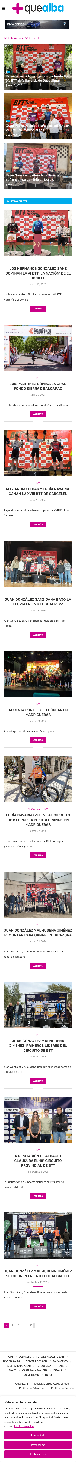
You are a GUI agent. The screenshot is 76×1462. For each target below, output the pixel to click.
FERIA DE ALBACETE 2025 (50, 1356)
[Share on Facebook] (35, 316)
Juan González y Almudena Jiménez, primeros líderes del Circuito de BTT (38, 1046)
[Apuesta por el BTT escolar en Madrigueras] (38, 674)
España (57, 1370)
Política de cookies (24, 1426)
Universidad (31, 1375)
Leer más (38, 309)
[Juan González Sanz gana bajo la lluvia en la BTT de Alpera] (38, 564)
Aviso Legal (21, 1383)
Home (10, 1356)
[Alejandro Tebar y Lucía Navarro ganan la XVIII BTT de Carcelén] (38, 453)
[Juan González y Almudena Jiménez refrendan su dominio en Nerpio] (38, 166)
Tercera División (36, 1361)
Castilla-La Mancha (35, 1370)
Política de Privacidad (32, 1388)
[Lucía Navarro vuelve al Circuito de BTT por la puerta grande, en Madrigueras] (38, 779)
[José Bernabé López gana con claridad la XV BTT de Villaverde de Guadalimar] (38, 67)
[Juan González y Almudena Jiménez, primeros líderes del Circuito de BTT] (38, 1005)
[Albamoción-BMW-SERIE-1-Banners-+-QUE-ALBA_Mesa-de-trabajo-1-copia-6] (37, 21)
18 (31, 1325)
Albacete (25, 1356)
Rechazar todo (38, 1454)
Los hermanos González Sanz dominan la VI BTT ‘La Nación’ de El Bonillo (38, 273)
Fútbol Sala (44, 1365)
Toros (48, 1375)
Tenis (60, 1365)
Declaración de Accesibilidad (51, 1383)
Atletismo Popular (19, 1365)
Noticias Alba (11, 1361)
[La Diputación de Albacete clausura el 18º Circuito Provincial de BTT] (38, 1120)
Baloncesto (60, 1361)
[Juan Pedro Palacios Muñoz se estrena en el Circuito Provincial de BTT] (38, 116)
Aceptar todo (38, 1435)
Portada (10, 38)
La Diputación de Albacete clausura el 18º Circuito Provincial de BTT (38, 1161)
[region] (38, 1429)
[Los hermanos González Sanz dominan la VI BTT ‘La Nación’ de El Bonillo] (38, 233)
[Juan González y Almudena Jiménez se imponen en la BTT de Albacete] (38, 1235)
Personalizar (38, 1444)
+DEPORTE (26, 38)
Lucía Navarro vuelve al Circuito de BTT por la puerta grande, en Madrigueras (38, 820)
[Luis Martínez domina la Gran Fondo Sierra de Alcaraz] (38, 348)
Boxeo (12, 1370)
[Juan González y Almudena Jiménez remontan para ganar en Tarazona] (38, 895)
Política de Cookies (62, 1388)
